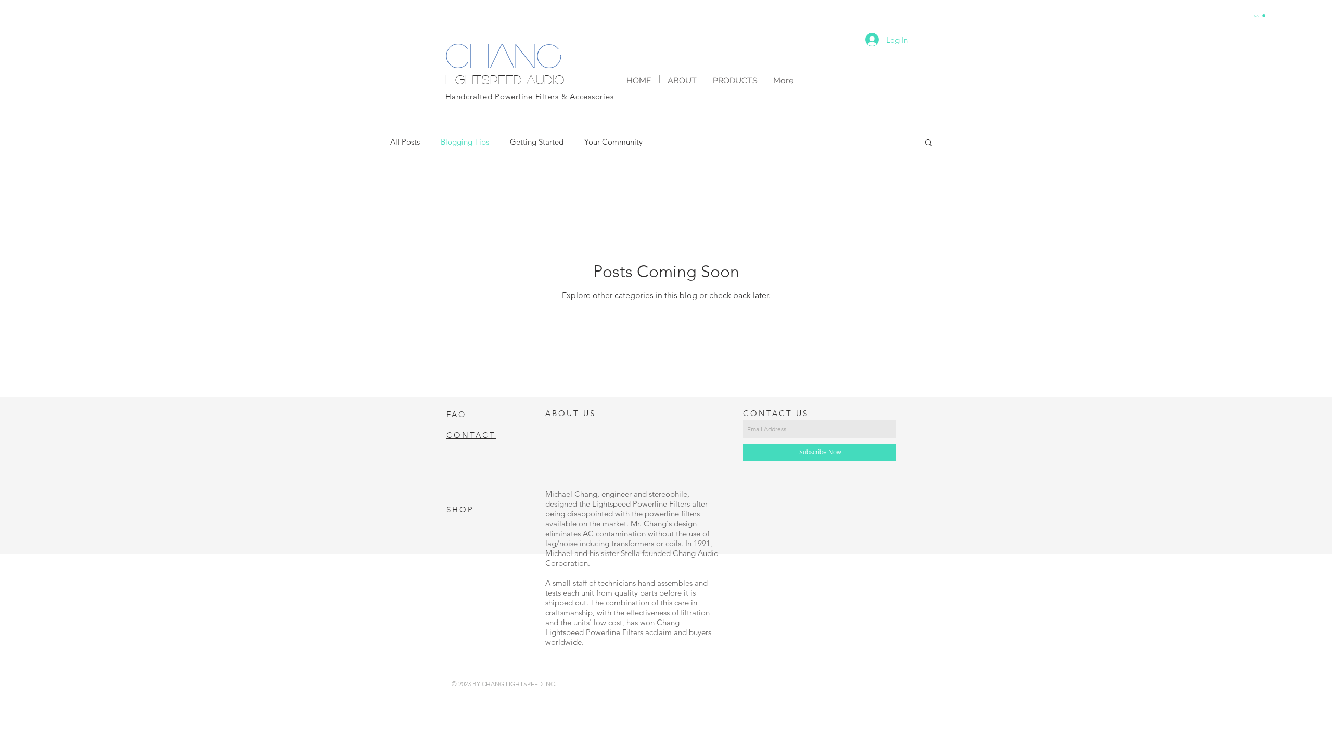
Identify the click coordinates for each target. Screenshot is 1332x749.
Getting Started (536, 142)
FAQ (456, 414)
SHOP (460, 509)
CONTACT (471, 435)
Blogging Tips (465, 142)
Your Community (613, 142)
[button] (1259, 15)
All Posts (405, 142)
